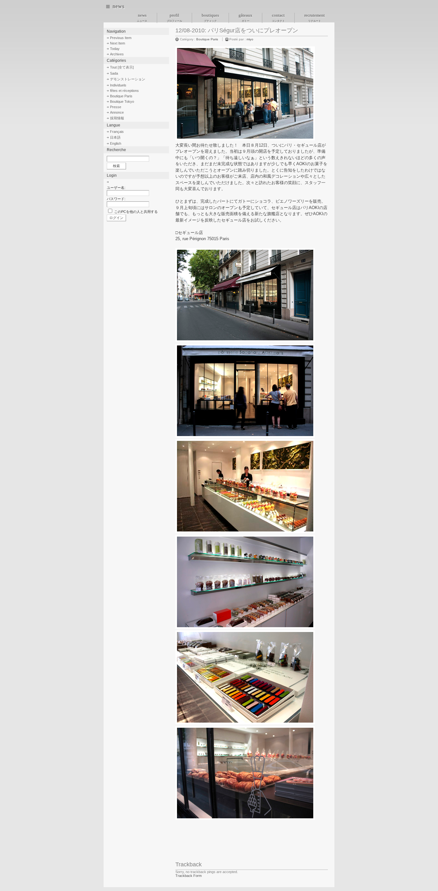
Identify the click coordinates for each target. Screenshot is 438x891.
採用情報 (117, 118)
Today (115, 49)
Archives (117, 54)
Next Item (117, 43)
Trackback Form (188, 876)
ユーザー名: (116, 188)
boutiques (210, 17)
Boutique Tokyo (122, 101)
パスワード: (116, 199)
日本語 (115, 137)
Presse (115, 107)
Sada (114, 73)
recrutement (314, 17)
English (115, 143)
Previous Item (120, 38)
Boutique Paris (207, 39)
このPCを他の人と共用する (136, 212)
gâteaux (245, 17)
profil (174, 17)
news (118, 6)
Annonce (117, 112)
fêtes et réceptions (124, 91)
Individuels (118, 85)
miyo (250, 39)
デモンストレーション (127, 79)
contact (278, 17)
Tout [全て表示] (122, 67)
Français (117, 132)
